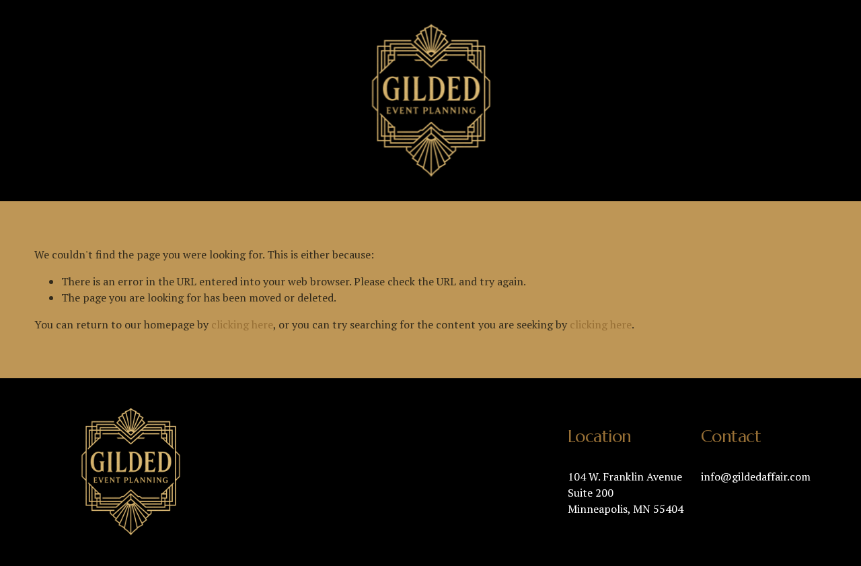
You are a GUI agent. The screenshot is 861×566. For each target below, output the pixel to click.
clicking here (242, 324)
